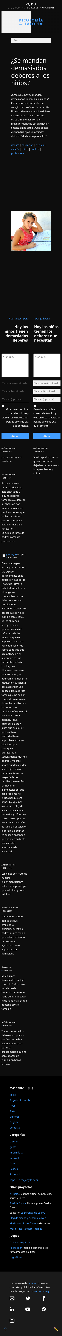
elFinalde (15, 1194)
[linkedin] (12, 1311)
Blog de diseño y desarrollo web (28, 1218)
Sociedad (15, 1174)
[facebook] (43, 1300)
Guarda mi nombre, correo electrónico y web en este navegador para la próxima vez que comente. (15, 417)
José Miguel (11, 554)
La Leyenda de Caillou (33, 1212)
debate (15, 145)
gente (13, 1147)
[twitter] (27, 1300)
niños (25, 149)
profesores (17, 153)
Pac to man (16, 1247)
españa (15, 149)
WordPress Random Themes (26, 1228)
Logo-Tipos (16, 1257)
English (14, 1122)
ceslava (32, 1283)
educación (27, 145)
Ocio (12, 1163)
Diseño (14, 1141)
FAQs (12, 1105)
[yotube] (27, 1311)
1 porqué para (41, 318)
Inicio (13, 1094)
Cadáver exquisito (20, 1242)
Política (35, 149)
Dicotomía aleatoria (31, 22)
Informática (16, 1152)
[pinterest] (43, 1311)
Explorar (14, 1116)
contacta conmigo (40, 1291)
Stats (12, 1111)
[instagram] (12, 1322)
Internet (14, 1158)
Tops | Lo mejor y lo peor (24, 1180)
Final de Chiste (18, 1203)
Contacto (15, 1127)
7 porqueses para (19, 318)
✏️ (56, 1328)
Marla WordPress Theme (24, 1223)
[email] (12, 1300)
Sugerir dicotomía (20, 1100)
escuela (40, 145)
